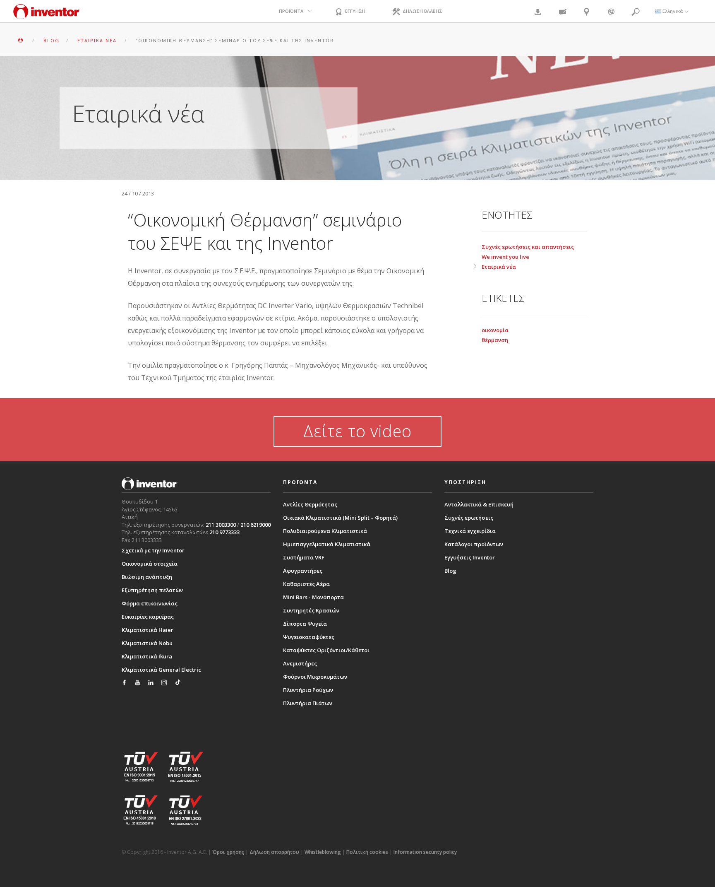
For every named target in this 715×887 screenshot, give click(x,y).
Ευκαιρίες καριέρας (148, 616)
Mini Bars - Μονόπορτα (313, 597)
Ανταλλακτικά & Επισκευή (478, 504)
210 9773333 (224, 532)
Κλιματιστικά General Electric (161, 669)
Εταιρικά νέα (499, 266)
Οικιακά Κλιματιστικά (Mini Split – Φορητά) (340, 517)
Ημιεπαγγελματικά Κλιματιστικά (326, 544)
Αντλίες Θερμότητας (310, 504)
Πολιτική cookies (367, 852)
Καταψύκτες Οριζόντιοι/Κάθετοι (326, 650)
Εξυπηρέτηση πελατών (152, 590)
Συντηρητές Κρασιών (311, 610)
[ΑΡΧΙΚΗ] (21, 40)
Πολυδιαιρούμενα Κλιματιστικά (325, 531)
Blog (450, 570)
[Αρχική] (46, 15)
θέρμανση (495, 340)
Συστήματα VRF (303, 557)
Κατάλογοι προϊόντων (473, 544)
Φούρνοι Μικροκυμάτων (315, 676)
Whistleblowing (323, 852)
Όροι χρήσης (228, 852)
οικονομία (495, 330)
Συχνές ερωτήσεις (468, 517)
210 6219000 (255, 524)
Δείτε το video (357, 430)
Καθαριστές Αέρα (306, 584)
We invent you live (505, 256)
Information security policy (425, 852)
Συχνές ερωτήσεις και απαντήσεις (528, 247)
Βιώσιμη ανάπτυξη (147, 577)
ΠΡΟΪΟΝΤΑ (291, 11)
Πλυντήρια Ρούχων (308, 690)
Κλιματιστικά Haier (147, 630)
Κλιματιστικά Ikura (147, 656)
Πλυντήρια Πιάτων (307, 703)
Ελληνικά (672, 11)
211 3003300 (221, 524)
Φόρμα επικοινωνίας (150, 603)
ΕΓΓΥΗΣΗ (354, 11)
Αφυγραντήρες (302, 570)
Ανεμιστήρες (300, 663)
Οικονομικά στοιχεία (150, 563)
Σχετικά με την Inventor (153, 550)
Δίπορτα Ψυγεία (305, 623)
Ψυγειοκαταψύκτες (308, 637)
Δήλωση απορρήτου (274, 852)
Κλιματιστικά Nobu (147, 643)
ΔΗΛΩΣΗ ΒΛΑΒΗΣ (421, 11)
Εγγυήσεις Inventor (469, 557)
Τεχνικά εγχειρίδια (470, 531)
